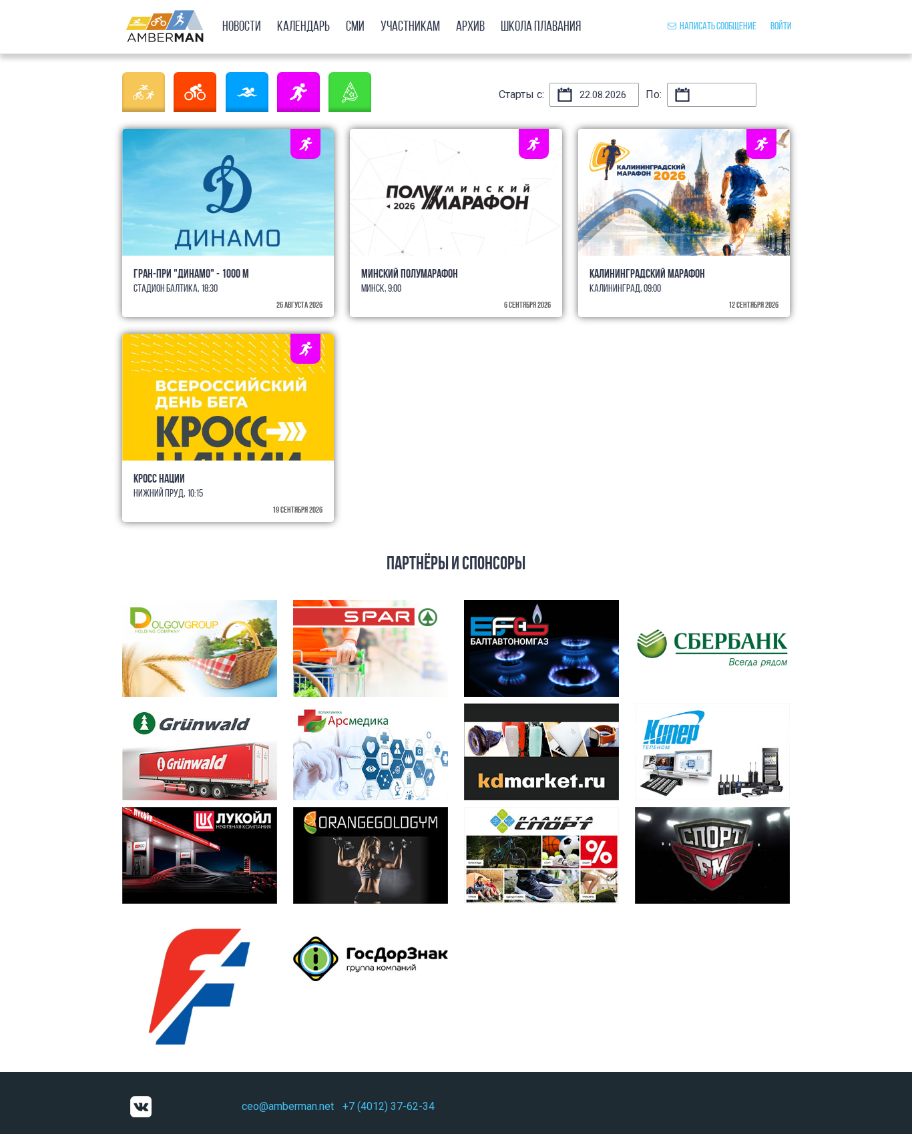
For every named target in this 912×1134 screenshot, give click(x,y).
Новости (241, 27)
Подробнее (228, 217)
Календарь (303, 27)
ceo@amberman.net (288, 1106)
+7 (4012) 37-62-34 (389, 1106)
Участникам (410, 27)
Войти (781, 26)
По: (654, 94)
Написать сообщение (718, 26)
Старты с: (521, 94)
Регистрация (456, 239)
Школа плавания (541, 27)
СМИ (355, 27)
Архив (470, 27)
